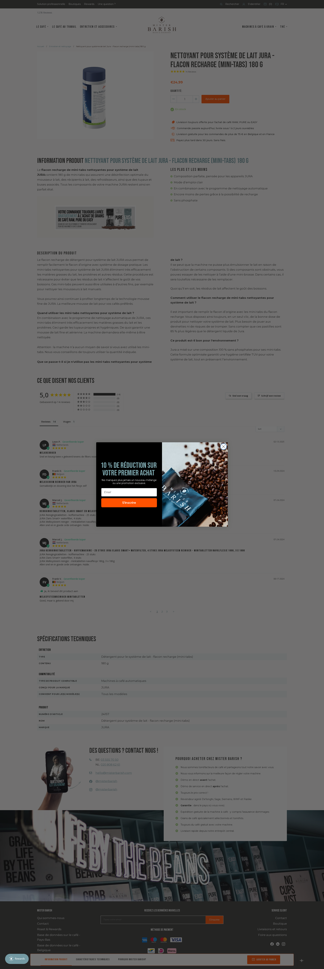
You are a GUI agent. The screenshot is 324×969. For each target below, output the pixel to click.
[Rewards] (17, 959)
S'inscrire (129, 503)
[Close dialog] (223, 447)
